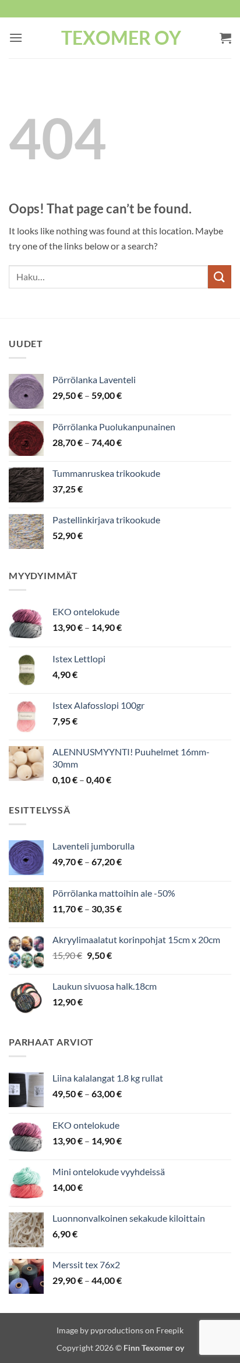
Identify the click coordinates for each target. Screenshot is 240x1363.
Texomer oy (121, 37)
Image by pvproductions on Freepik (120, 1330)
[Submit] (219, 276)
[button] (16, 37)
